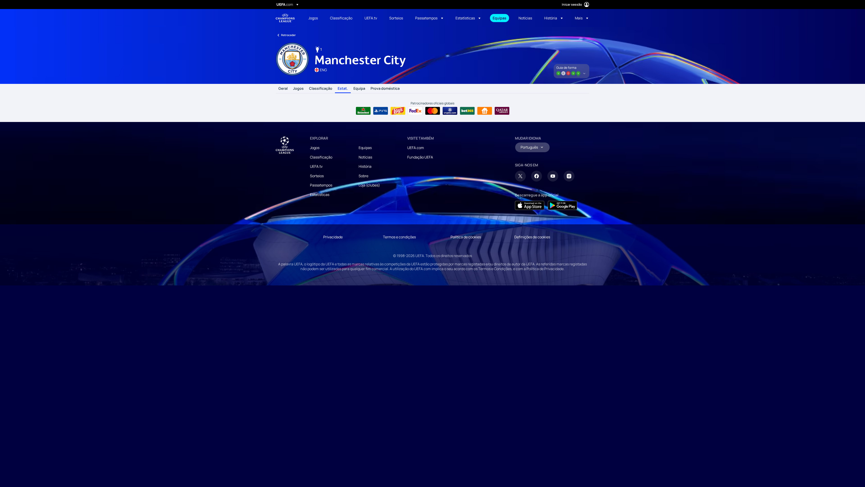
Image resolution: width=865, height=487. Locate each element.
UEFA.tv (316, 166)
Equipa (359, 89)
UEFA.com (415, 147)
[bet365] (467, 111)
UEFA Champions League (285, 18)
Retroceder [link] (288, 35)
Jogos (298, 89)
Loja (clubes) (369, 185)
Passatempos (321, 185)
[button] (429, 18)
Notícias (365, 157)
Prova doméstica (385, 89)
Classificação (320, 89)
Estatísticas (319, 194)
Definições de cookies (532, 236)
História (365, 166)
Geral (283, 89)
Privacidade (333, 236)
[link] (313, 18)
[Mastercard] (432, 111)
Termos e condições (399, 236)
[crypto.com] (450, 111)
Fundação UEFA (420, 157)
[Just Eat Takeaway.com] (484, 111)
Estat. (343, 89)
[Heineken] (363, 111)
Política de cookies (466, 236)
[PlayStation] (380, 111)
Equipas (365, 147)
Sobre (363, 175)
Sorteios (317, 175)
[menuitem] (313, 18)
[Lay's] (398, 111)
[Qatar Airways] (502, 111)
